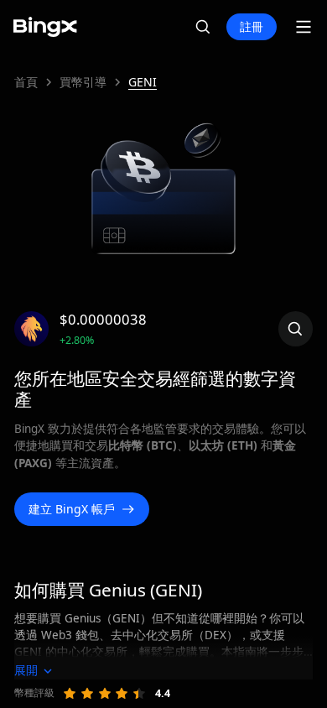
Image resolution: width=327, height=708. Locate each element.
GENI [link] (142, 82)
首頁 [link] (26, 82)
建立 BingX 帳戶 (72, 509)
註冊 (251, 26)
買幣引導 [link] (83, 82)
